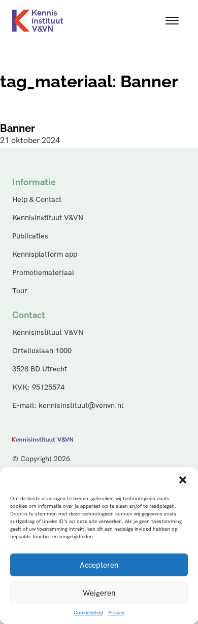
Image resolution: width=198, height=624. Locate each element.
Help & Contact (36, 199)
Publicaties (30, 236)
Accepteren (99, 565)
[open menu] (172, 21)
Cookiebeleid (88, 613)
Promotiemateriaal (43, 272)
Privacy (116, 613)
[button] (183, 480)
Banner (17, 128)
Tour (19, 291)
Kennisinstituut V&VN (47, 218)
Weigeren (99, 593)
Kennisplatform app (44, 254)
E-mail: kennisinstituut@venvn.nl (67, 405)
